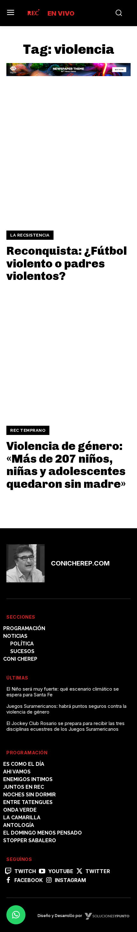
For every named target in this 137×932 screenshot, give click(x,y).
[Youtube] (42, 871)
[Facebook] (8, 880)
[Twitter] (79, 871)
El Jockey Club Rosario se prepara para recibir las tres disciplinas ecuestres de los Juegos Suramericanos (65, 726)
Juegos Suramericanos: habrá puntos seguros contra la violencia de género (66, 709)
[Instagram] (48, 880)
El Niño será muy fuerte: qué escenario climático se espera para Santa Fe (62, 692)
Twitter (97, 871)
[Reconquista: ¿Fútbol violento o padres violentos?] (68, 159)
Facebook (28, 880)
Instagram (70, 880)
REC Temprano (28, 430)
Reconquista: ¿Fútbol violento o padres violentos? (66, 263)
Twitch (25, 871)
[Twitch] (8, 871)
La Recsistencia (30, 235)
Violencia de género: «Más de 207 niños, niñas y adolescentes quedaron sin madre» (66, 465)
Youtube (60, 871)
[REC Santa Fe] (33, 13)
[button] (15, 914)
